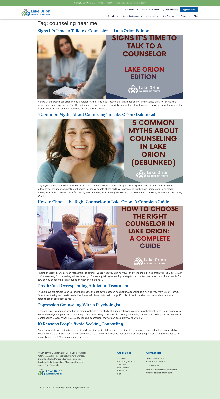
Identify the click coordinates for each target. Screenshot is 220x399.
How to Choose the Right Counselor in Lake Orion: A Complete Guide (103, 201)
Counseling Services (130, 16)
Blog (196, 16)
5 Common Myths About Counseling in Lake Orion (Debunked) (97, 114)
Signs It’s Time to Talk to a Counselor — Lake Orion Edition (93, 30)
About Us (111, 16)
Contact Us (185, 16)
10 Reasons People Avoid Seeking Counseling (80, 323)
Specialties (150, 16)
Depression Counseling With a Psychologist (78, 304)
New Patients (168, 16)
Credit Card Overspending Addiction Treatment (83, 285)
